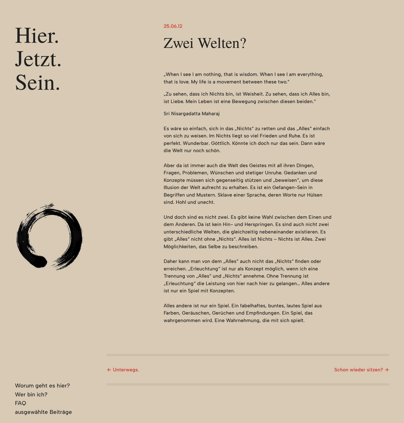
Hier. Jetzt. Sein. (38, 57)
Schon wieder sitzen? (358, 370)
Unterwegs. (126, 370)
